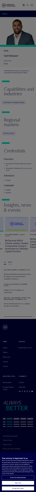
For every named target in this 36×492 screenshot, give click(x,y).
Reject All (18, 483)
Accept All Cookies (18, 488)
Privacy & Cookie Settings (18, 477)
